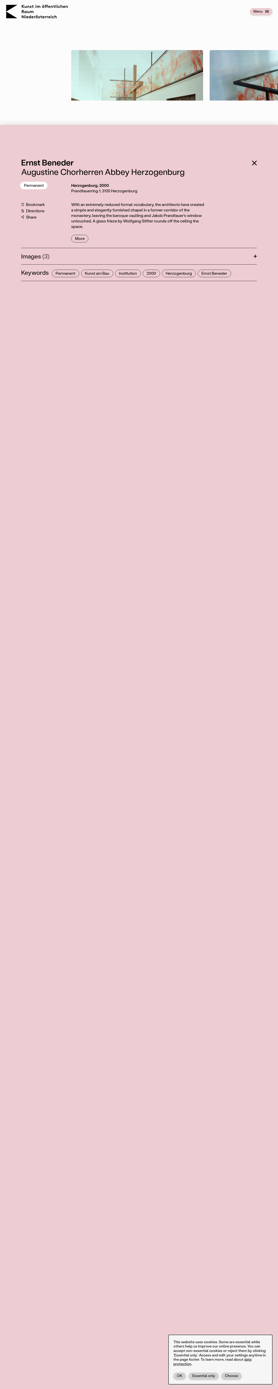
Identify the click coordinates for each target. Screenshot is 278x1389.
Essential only (203, 1375)
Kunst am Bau (97, 273)
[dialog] (220, 1359)
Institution (128, 273)
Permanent (34, 185)
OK (179, 1375)
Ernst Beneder (214, 273)
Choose (231, 1375)
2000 (151, 273)
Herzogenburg (179, 273)
